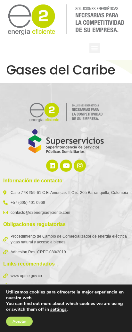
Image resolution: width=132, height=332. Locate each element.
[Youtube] (66, 166)
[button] (94, 48)
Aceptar (19, 321)
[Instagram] (80, 166)
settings (58, 309)
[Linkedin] (52, 166)
